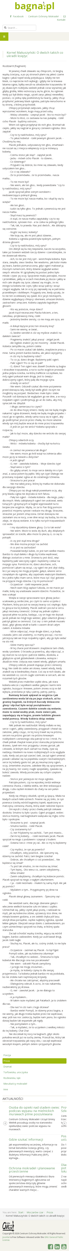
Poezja (7, 1055)
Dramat (7, 1066)
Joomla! (6, 1237)
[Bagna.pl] (34, 6)
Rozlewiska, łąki (11, 1078)
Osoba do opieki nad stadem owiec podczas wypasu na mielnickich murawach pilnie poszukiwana (34, 1110)
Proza (6, 1060)
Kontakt (61, 19)
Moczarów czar (35, 1212)
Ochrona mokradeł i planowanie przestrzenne (32, 1169)
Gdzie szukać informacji (26, 1139)
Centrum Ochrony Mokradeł (43, 16)
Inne (5, 1089)
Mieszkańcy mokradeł (15, 1083)
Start (20, 1212)
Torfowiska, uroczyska (15, 1072)
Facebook (18, 16)
